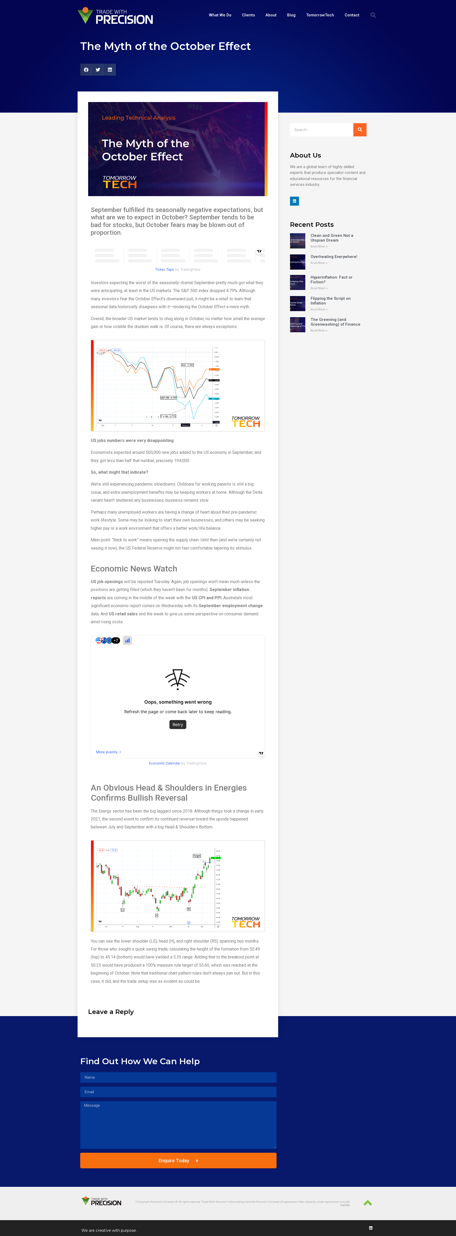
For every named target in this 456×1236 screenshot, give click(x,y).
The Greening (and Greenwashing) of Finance (335, 322)
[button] (373, 15)
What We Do (220, 15)
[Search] (360, 129)
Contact (352, 15)
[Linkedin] (294, 201)
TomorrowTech (320, 15)
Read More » (319, 246)
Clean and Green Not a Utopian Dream (332, 238)
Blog (291, 15)
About (271, 15)
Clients (248, 15)
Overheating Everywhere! (334, 256)
